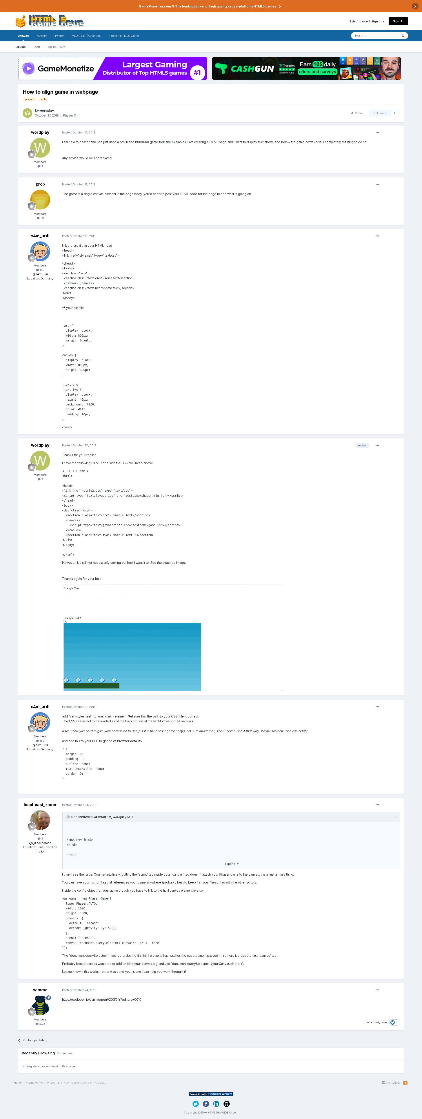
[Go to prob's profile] (40, 200)
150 (41, 270)
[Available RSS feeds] (405, 1083)
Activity (42, 35)
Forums (20, 47)
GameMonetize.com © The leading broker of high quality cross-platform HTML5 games (207, 6)
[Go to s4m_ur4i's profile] (40, 251)
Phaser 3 (69, 115)
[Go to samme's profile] (40, 1005)
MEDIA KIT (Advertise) (87, 35)
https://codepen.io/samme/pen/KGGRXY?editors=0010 (101, 999)
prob (40, 184)
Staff (37, 47)
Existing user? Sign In (366, 21)
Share (358, 113)
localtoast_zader (40, 804)
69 (42, 218)
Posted (78, 132)
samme (40, 990)
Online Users (56, 47)
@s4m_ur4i (40, 274)
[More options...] (377, 132)
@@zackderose (40, 843)
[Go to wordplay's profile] (27, 113)
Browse (23, 35)
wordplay (46, 110)
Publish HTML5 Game (124, 35)
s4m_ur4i (40, 236)
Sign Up (398, 21)
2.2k (41, 1023)
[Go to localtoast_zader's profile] (40, 820)
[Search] (403, 35)
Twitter (59, 35)
